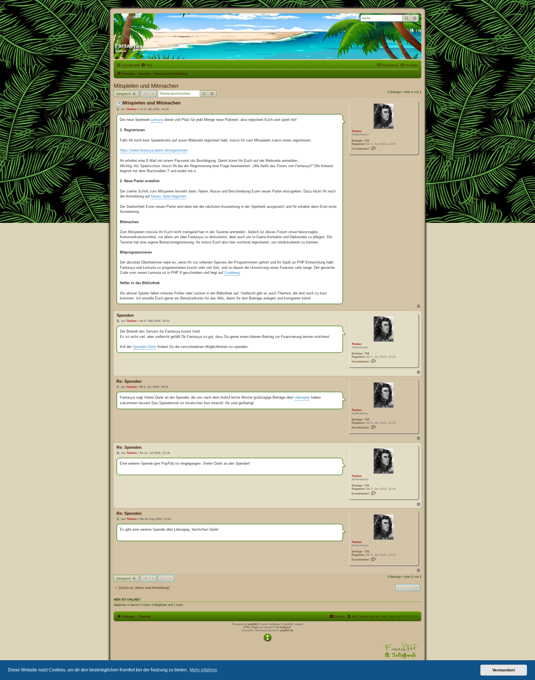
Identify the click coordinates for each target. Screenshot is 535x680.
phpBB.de (286, 630)
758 (366, 140)
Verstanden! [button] (503, 670)
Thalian (357, 131)
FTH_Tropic (251, 627)
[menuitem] (146, 65)
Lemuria (157, 120)
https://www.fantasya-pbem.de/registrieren (154, 150)
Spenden (125, 315)
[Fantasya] (168, 26)
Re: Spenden (129, 381)
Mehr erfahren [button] (203, 669)
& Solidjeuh (283, 627)
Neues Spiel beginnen (168, 196)
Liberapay (302, 397)
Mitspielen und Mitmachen (146, 86)
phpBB (252, 624)
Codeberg (232, 272)
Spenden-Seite (144, 347)
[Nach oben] (267, 637)
